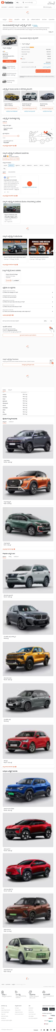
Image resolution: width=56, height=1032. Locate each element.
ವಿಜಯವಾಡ (5, 57)
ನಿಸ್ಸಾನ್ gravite (7, 543)
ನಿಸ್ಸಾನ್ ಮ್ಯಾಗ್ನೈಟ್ (7, 501)
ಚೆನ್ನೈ (3, 411)
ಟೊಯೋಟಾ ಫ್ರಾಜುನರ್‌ (26, 103)
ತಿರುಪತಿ (4, 409)
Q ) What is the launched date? (9, 297)
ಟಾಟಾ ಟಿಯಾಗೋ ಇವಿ (8, 969)
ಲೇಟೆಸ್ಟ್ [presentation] (10, 556)
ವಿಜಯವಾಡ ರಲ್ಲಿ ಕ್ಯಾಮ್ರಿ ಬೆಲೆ (47, 108)
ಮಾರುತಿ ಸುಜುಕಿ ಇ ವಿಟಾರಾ (9, 808)
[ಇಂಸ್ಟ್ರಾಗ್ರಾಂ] (50, 1030)
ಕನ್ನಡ (49, 2)
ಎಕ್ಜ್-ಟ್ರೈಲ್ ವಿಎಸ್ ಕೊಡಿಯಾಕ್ (11, 111)
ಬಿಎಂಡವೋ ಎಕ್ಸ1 (7, 719)
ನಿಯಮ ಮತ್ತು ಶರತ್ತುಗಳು (5, 1012)
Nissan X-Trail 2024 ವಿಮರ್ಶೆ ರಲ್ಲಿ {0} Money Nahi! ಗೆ (15, 257)
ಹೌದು (45, 321)
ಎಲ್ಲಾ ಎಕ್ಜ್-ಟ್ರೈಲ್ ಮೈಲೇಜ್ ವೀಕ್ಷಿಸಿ (9, 145)
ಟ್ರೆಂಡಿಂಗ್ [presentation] (4, 556)
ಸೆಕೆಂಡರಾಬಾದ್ (5, 403)
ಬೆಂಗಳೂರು (4, 414)
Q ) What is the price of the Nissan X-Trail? (12, 306)
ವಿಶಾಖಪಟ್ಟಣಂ (5, 407)
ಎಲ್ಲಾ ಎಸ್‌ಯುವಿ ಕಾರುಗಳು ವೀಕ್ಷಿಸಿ (9, 766)
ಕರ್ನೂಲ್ (4, 405)
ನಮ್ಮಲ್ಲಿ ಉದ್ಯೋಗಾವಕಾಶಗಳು (5, 1010)
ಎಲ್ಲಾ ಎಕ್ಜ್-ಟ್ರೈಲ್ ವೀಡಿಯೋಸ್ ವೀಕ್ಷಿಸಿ (9, 264)
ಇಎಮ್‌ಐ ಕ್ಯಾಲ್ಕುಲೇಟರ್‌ (47, 67)
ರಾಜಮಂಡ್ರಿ (4, 396)
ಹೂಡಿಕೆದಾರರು (3, 1018)
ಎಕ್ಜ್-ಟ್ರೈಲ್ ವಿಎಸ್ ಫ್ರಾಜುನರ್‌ (29, 111)
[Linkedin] (54, 1030)
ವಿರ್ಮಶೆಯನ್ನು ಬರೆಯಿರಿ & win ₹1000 (11, 159)
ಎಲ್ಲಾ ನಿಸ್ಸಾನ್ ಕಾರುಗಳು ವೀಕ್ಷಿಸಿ (8, 549)
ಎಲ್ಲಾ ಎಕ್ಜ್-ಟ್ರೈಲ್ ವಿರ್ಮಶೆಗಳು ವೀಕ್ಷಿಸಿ (9, 195)
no (51, 321)
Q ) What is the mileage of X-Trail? (10, 292)
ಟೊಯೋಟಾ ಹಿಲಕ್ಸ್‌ (7, 678)
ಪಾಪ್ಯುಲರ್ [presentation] (10, 389)
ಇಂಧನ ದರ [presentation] (5, 121)
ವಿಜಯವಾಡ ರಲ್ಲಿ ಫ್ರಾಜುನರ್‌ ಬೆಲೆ (29, 108)
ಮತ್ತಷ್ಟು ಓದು (51, 31)
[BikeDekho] (44, 1015)
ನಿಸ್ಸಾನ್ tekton (7, 460)
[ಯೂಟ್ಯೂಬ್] (47, 1030)
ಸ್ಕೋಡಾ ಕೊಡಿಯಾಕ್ (8, 103)
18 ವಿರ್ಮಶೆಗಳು (5, 52)
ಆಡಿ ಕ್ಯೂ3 (6, 760)
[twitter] (44, 1030)
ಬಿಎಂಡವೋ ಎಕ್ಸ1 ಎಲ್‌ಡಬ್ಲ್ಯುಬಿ (10, 636)
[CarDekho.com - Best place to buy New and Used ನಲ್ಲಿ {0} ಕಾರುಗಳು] (7, 2)
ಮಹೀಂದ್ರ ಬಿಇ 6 (7, 849)
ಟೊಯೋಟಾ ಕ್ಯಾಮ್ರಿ (43, 103)
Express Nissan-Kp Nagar (12, 274)
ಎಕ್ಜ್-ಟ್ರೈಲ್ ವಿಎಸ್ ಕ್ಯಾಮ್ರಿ (47, 111)
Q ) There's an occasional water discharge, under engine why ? (17, 311)
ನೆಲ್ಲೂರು (4, 398)
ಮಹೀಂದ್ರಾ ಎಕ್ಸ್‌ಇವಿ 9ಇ (8, 889)
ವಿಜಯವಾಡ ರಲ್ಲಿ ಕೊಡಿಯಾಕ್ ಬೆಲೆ (12, 108)
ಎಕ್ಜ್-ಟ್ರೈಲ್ (5, 19)
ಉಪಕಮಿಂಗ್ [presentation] (11, 421)
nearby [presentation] (4, 389)
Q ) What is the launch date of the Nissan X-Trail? (14, 301)
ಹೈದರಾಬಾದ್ (5, 401)
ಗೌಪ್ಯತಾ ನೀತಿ (3, 1014)
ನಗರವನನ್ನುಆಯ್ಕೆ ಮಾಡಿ (49, 7)
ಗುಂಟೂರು (4, 394)
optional (23, 58)
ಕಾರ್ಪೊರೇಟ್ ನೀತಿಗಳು (4, 1016)
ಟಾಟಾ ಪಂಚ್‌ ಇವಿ (7, 929)
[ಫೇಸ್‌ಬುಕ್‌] (41, 1030)
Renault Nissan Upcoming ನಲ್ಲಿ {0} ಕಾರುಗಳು (39, 257)
